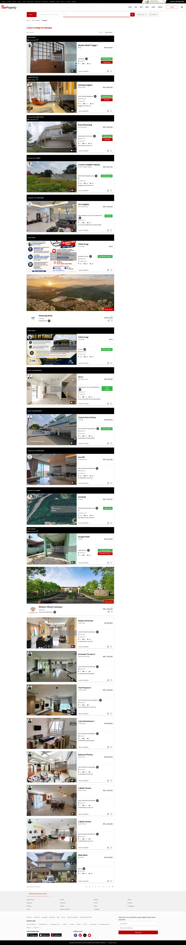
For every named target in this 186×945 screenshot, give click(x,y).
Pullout (160, 7)
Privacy (63, 917)
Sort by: (101, 32)
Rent (141, 7)
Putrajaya (96, 909)
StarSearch (45, 1)
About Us (29, 917)
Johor (28, 909)
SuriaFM (68, 1)
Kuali (57, 1)
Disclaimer (52, 917)
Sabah (129, 899)
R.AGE (19, 1)
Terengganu (130, 906)
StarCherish (30, 1)
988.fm (29, 928)
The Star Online (31, 924)
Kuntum (62, 1)
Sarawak (129, 903)
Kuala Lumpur (30, 899)
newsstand (93, 924)
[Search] (132, 14)
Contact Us (37, 917)
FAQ (58, 917)
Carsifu (65, 924)
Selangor (29, 903)
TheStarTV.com (43, 924)
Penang (29, 906)
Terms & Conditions (72, 917)
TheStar (9, 1)
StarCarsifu (38, 1)
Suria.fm (36, 928)
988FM (74, 1)
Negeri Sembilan (65, 909)
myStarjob (52, 1)
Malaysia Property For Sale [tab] (38, 894)
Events (14, 1)
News (147, 7)
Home (130, 7)
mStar (24, 1)
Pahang (96, 899)
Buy (136, 7)
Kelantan (62, 903)
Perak (95, 903)
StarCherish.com (104, 924)
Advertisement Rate (86, 917)
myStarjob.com (55, 924)
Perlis (95, 906)
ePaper (3, 1)
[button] (32, 14)
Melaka (62, 906)
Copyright (44, 917)
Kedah (62, 899)
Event (153, 7)
